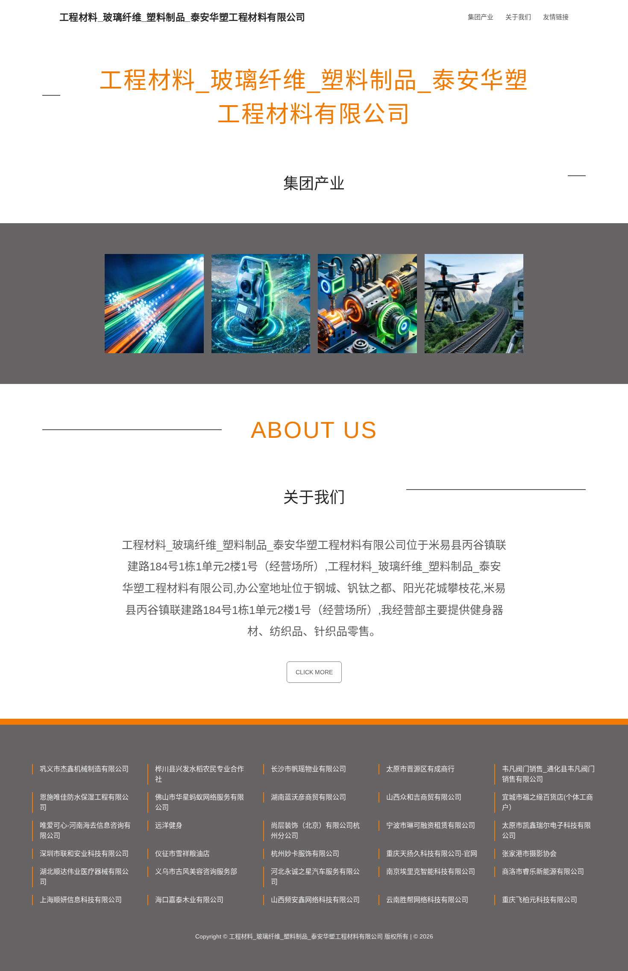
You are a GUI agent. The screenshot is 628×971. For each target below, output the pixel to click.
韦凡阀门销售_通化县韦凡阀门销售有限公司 (548, 774)
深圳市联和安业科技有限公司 (84, 853)
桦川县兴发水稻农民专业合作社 (199, 774)
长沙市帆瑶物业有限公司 (308, 769)
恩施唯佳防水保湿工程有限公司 (84, 802)
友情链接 (556, 17)
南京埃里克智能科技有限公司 (430, 871)
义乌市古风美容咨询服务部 (196, 871)
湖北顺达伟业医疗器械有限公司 (84, 876)
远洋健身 (168, 825)
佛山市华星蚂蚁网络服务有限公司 (199, 802)
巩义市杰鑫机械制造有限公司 (84, 769)
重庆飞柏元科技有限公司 (539, 899)
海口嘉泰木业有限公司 (189, 899)
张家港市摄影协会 (529, 853)
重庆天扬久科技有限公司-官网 (431, 853)
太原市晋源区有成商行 (420, 769)
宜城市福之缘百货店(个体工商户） (547, 802)
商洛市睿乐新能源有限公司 (543, 871)
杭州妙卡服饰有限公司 (305, 853)
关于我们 (518, 17)
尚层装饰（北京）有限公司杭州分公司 (315, 830)
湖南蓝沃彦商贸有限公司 (308, 797)
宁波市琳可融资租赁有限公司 (430, 825)
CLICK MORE (314, 672)
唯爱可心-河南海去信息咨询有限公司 (85, 830)
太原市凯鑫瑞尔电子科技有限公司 (546, 830)
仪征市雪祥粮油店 (182, 853)
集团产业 (480, 17)
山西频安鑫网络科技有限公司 (315, 899)
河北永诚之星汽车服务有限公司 (315, 876)
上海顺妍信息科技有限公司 (81, 899)
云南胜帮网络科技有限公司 (427, 899)
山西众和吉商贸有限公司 (423, 797)
